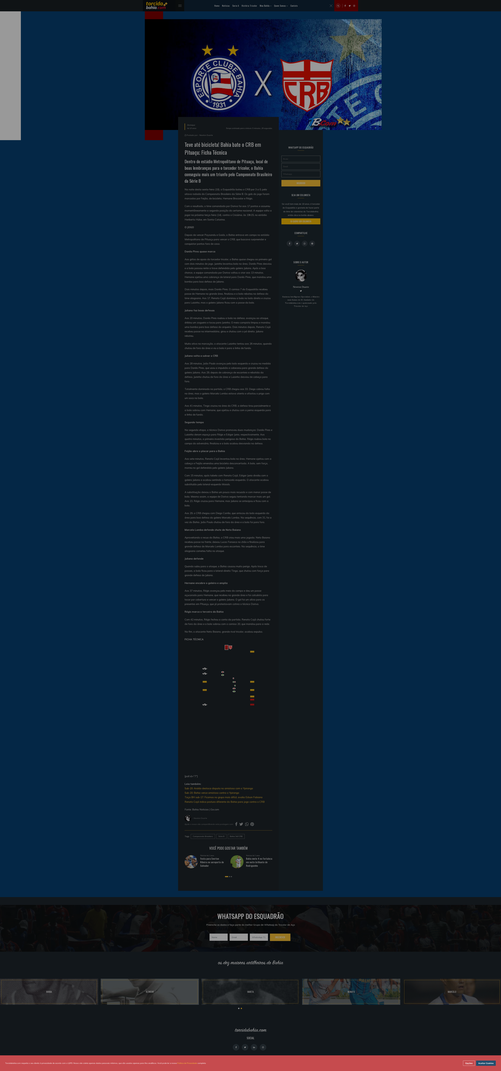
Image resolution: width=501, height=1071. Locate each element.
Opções (469, 1063)
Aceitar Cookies (486, 1063)
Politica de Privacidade (187, 1063)
